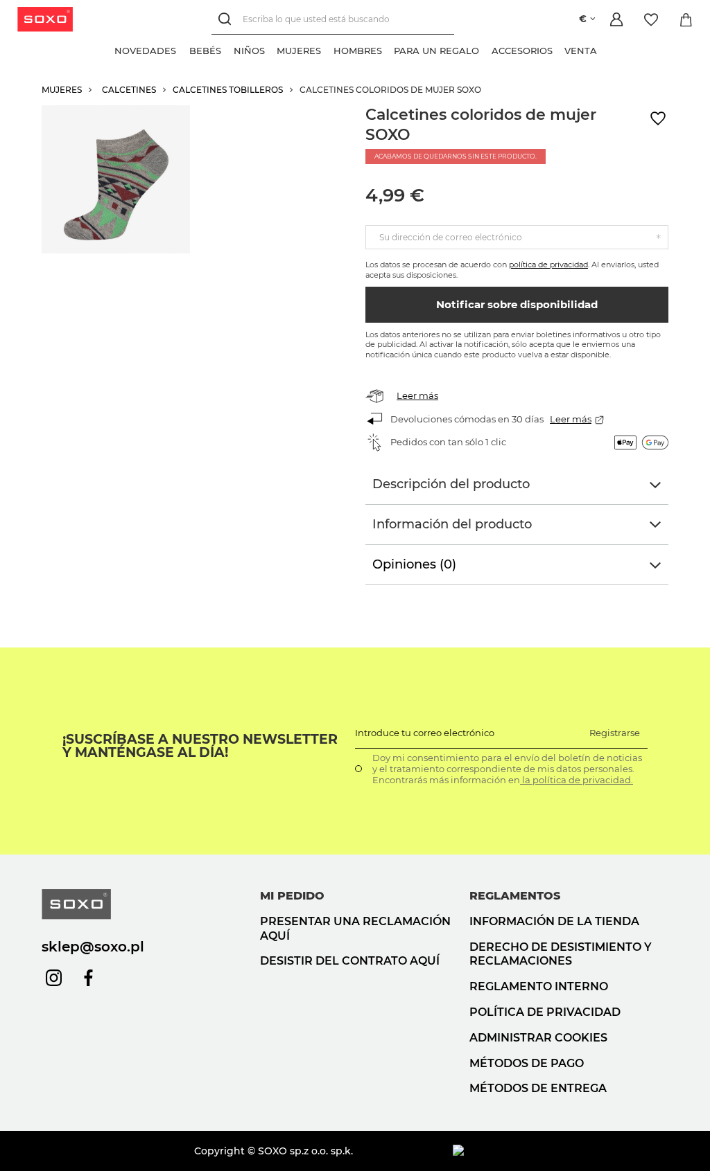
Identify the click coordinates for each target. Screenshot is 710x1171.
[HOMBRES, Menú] (388, 49)
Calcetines (129, 89)
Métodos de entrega (538, 1088)
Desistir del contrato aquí (350, 960)
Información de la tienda (554, 921)
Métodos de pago (526, 1063)
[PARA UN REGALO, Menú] (485, 49)
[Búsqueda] (227, 19)
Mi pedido (292, 895)
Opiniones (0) (414, 564)
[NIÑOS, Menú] (271, 49)
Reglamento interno (538, 986)
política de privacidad (548, 264)
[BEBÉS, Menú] (227, 49)
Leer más (417, 395)
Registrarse (614, 732)
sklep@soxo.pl (93, 946)
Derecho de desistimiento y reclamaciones (560, 954)
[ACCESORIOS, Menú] (559, 49)
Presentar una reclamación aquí (355, 928)
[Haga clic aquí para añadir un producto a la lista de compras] (658, 118)
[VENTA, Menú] (603, 49)
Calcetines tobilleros (228, 89)
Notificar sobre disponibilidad (517, 304)
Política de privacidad (545, 1012)
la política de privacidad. (576, 779)
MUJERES (62, 89)
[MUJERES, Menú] (327, 49)
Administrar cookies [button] (538, 1037)
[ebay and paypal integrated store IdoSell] (560, 1151)
